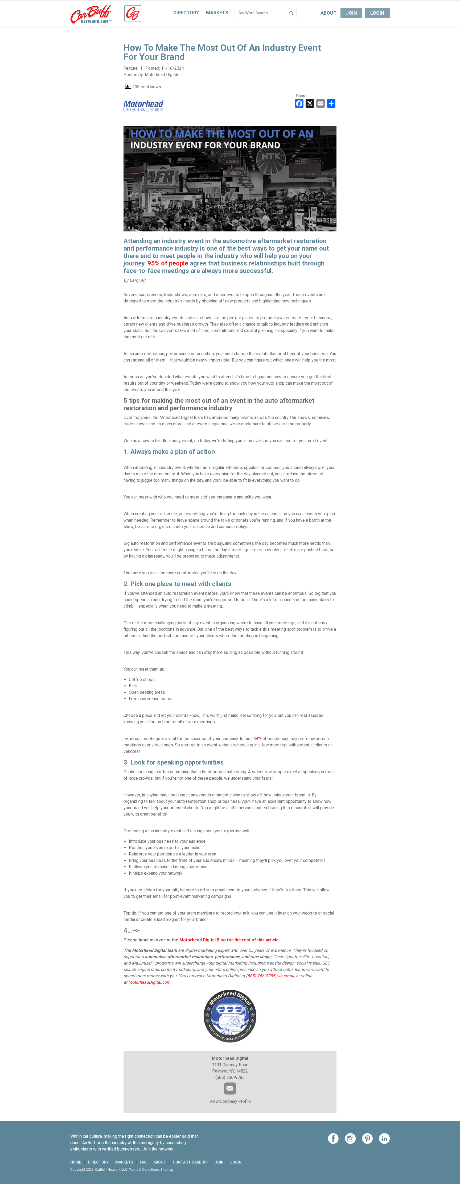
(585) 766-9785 (260, 975)
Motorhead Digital (161, 74)
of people (174, 263)
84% (257, 738)
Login (377, 13)
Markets (217, 12)
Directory (186, 12)
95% (153, 263)
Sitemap (167, 1169)
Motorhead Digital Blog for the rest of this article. (229, 939)
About (328, 13)
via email (285, 975)
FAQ (143, 1162)
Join (351, 13)
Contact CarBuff (190, 1162)
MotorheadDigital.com (149, 982)
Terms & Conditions (144, 1169)
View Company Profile (230, 1101)
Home (75, 1162)
